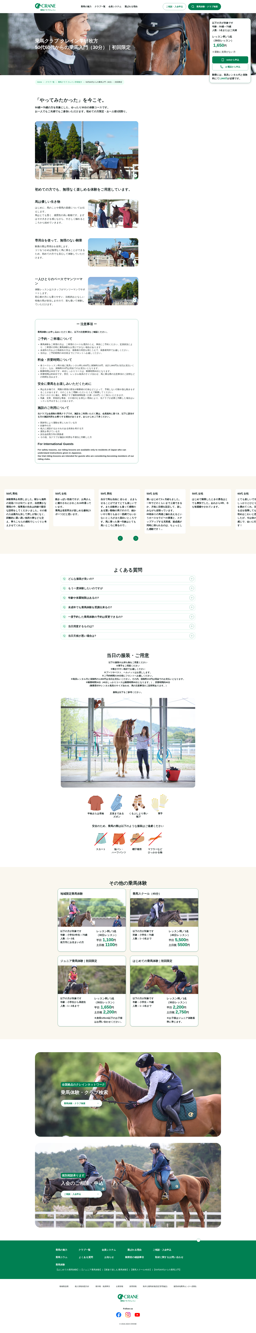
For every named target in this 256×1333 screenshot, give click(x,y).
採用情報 (133, 1286)
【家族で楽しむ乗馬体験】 (116, 1269)
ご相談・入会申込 (162, 1249)
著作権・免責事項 (102, 1286)
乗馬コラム (62, 1257)
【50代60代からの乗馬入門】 (167, 1269)
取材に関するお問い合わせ (169, 1257)
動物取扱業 (64, 1286)
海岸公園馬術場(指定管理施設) (155, 1286)
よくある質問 (86, 1257)
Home (39, 82)
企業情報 (119, 1286)
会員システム (109, 1249)
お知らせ (109, 1257)
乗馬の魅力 (61, 1249)
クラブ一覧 (50, 82)
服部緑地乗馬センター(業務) (185, 1286)
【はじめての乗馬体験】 (67, 1269)
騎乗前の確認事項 (134, 1257)
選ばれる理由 (134, 1249)
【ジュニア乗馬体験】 (91, 1269)
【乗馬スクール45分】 (141, 1269)
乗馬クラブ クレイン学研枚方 (70, 82)
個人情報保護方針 (82, 1286)
